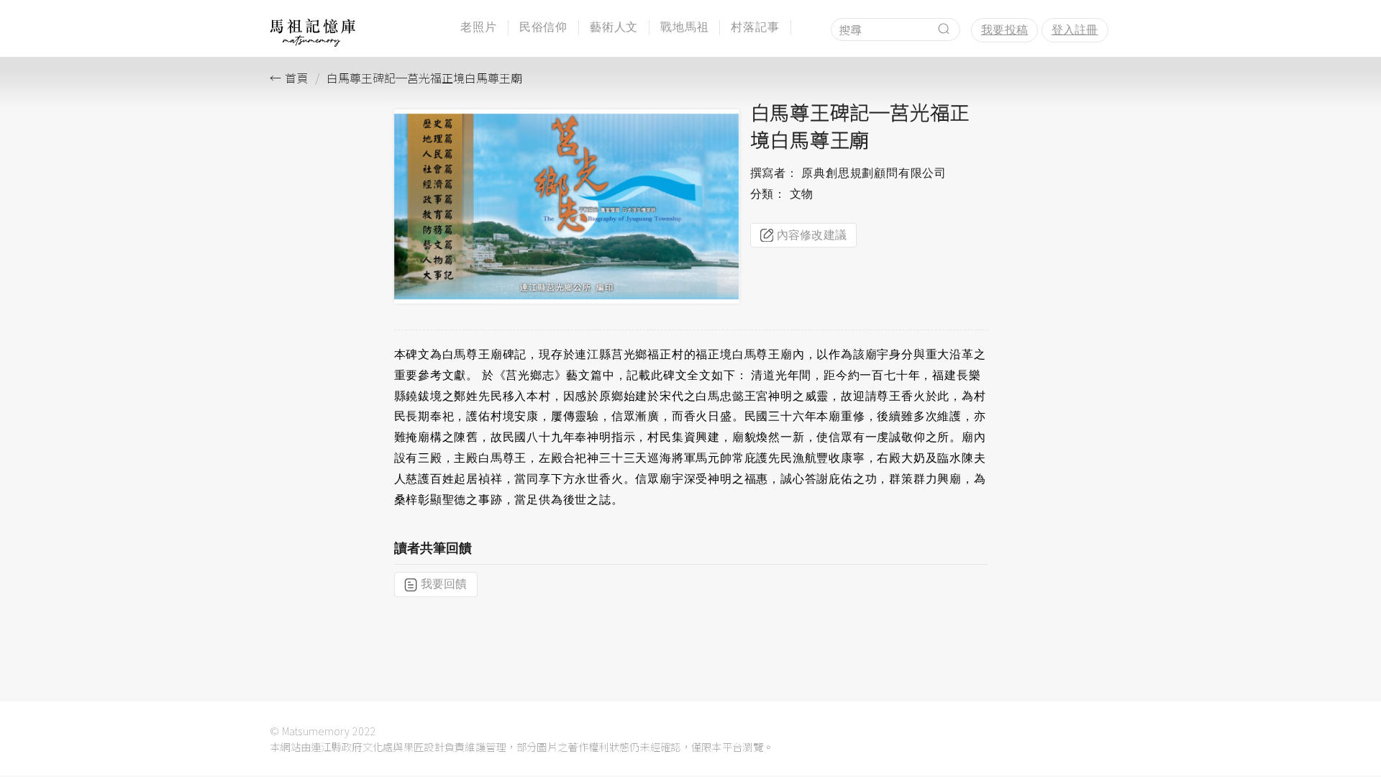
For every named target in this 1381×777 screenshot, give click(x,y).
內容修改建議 (812, 235)
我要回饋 (444, 584)
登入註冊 (1075, 30)
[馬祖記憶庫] (313, 43)
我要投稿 (1004, 30)
